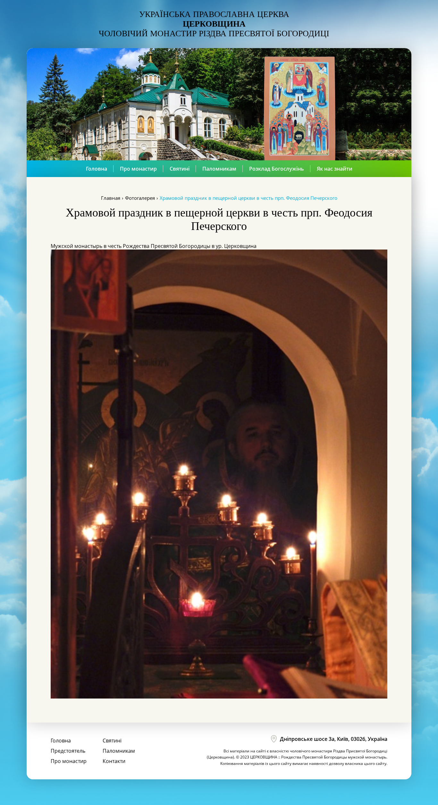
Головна (96, 168)
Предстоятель (68, 750)
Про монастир (138, 168)
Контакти (114, 761)
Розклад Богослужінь (276, 168)
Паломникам (219, 168)
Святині (180, 168)
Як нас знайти (334, 168)
